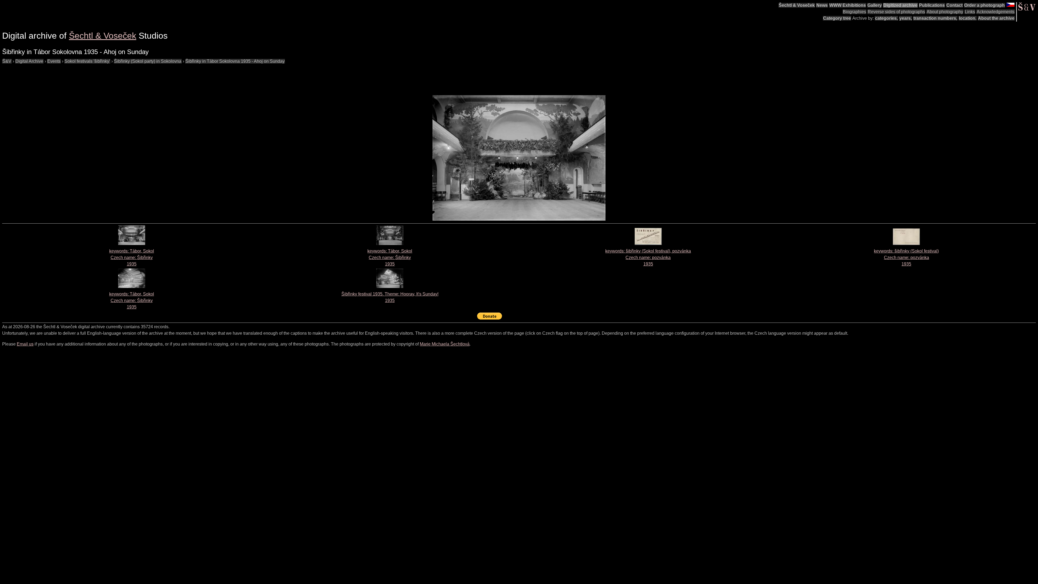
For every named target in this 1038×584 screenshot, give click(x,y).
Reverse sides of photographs (896, 11)
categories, (886, 18)
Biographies (854, 11)
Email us (25, 344)
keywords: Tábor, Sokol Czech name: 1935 (131, 257)
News (822, 5)
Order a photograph (984, 5)
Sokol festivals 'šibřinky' (87, 61)
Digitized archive (900, 5)
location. (967, 18)
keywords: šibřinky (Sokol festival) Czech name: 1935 (906, 257)
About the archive (996, 18)
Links (970, 11)
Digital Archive (29, 61)
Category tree (837, 18)
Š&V (6, 61)
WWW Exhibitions (847, 5)
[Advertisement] (100, 77)
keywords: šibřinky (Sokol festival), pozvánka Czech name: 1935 (648, 257)
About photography (945, 11)
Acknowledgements (995, 11)
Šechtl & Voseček (797, 5)
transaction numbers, (935, 18)
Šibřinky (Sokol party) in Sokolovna (147, 61)
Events (54, 61)
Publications (932, 5)
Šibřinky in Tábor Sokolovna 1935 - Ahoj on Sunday (235, 61)
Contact (954, 5)
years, (905, 18)
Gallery (874, 5)
